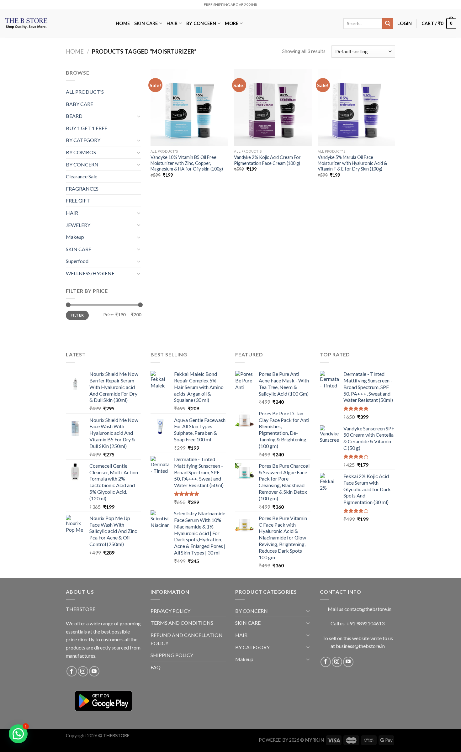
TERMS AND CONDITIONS (182, 623)
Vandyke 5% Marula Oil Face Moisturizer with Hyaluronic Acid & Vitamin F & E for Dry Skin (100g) (352, 163)
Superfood (77, 261)
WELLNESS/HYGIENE (90, 273)
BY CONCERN (201, 23)
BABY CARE (79, 104)
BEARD (74, 116)
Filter (77, 315)
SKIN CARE (146, 23)
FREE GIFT (78, 200)
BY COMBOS (81, 152)
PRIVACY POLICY (170, 611)
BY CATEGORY (83, 140)
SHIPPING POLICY (172, 655)
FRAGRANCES (82, 189)
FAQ (156, 667)
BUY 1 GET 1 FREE (86, 128)
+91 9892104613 (365, 623)
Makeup (75, 237)
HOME (123, 23)
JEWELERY (78, 225)
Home (75, 51)
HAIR (172, 23)
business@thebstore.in (360, 646)
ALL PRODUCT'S (85, 92)
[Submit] (387, 23)
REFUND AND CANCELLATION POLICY (187, 639)
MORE (231, 23)
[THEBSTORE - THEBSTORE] (55, 23)
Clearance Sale (81, 176)
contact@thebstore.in (367, 609)
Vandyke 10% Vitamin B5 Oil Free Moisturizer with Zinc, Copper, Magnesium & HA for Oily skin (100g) (187, 163)
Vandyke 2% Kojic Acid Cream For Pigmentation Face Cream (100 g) (267, 160)
